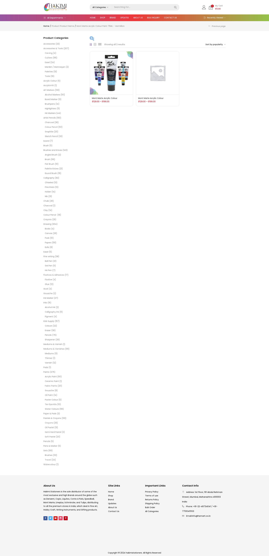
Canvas (48, 233)
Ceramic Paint (52, 381)
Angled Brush (51, 154)
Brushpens (50, 104)
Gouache (48, 293)
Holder (48, 191)
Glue (47, 284)
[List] (99, 44)
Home (93, 17)
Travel (48, 459)
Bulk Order (150, 507)
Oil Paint (49, 395)
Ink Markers (50, 113)
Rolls (47, 247)
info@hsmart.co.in (201, 515)
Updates (124, 17)
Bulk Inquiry (153, 17)
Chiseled (49, 182)
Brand (113, 17)
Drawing (47, 224)
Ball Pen (48, 261)
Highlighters (50, 108)
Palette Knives (52, 168)
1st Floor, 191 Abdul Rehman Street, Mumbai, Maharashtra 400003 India (202, 497)
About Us (138, 17)
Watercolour (49, 464)
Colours (48, 325)
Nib (46, 196)
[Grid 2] (95, 44)
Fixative (48, 279)
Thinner (48, 358)
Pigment (49, 316)
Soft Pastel (50, 436)
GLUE (45, 288)
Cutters (48, 57)
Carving (48, 53)
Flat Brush (49, 164)
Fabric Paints (51, 385)
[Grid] (91, 44)
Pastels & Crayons (52, 418)
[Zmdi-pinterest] (66, 518)
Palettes (49, 71)
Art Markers (48, 90)
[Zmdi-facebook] (45, 518)
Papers (48, 242)
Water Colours (52, 409)
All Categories (152, 511)
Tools (47, 76)
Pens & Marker (50, 446)
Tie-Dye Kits (51, 404)
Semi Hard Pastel (53, 432)
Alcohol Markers (52, 94)
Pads (47, 238)
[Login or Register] (204, 7)
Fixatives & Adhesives (53, 275)
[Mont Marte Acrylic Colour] (111, 72)
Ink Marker (48, 298)
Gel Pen (48, 265)
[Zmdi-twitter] (50, 518)
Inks (45, 302)
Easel (47, 62)
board (46, 140)
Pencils (48, 335)
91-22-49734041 (202, 506)
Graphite (49, 131)
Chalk (46, 201)
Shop (102, 17)
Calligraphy (48, 177)
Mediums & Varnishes (53, 348)
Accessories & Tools (53, 48)
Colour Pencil (51, 127)
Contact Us (170, 17)
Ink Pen (48, 270)
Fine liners (49, 187)
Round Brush (51, 173)
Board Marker (51, 99)
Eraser (48, 330)
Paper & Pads (49, 413)
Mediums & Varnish (52, 344)
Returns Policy (152, 499)
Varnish (48, 362)
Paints (46, 372)
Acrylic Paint (51, 376)
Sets (45, 450)
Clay (45, 210)
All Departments (55, 17)
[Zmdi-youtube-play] (56, 518)
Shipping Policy (152, 503)
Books (47, 228)
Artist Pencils (49, 117)
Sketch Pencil (51, 136)
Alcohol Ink (50, 307)
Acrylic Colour (50, 80)
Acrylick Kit (48, 85)
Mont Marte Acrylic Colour (104, 98)
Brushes (48, 455)
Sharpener (50, 339)
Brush (46, 145)
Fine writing (48, 256)
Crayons (47, 219)
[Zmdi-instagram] (61, 518)
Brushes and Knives (52, 150)
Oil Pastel (49, 427)
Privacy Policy (151, 491)
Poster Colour (51, 399)
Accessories (49, 43)
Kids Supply (48, 321)
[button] (101, 7)
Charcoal (49, 122)
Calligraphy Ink (52, 311)
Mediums (49, 353)
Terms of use (151, 495)
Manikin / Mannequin (55, 67)
